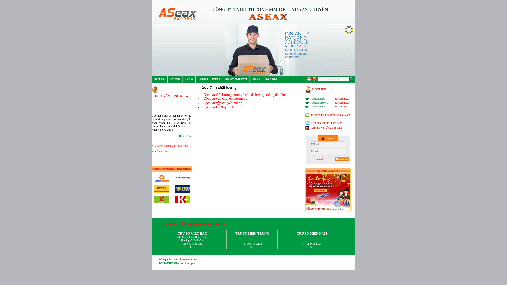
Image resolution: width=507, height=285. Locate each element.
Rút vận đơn (161, 151)
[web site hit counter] (186, 262)
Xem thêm (186, 136)
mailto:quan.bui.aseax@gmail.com (330, 114)
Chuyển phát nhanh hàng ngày (171, 145)
